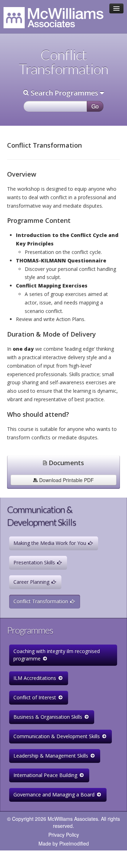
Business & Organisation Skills (48, 716)
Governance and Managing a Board (54, 794)
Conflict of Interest (35, 697)
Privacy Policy (63, 834)
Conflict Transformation (41, 601)
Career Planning (32, 582)
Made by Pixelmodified (63, 843)
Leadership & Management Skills (51, 755)
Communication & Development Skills (57, 736)
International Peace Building (46, 775)
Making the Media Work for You (50, 543)
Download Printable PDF (66, 480)
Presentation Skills (34, 562)
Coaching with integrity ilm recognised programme (56, 655)
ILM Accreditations (35, 678)
